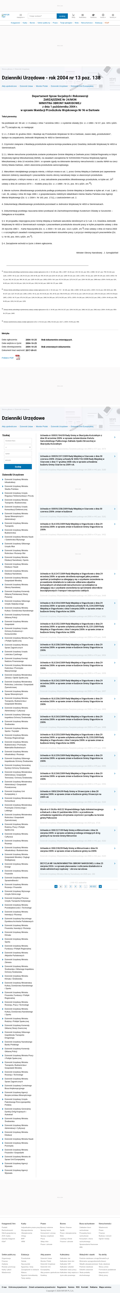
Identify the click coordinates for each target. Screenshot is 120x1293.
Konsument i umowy (48, 1233)
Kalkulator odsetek (67, 1267)
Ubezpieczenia (26, 1233)
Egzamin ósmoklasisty (29, 1275)
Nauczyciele (25, 1264)
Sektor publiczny (44, 23)
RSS (78, 1287)
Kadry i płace (6, 1270)
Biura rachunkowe (87, 1224)
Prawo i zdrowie (46, 1244)
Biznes (32, 23)
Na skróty (103, 1255)
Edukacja (98, 23)
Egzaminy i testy (27, 1267)
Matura (23, 1272)
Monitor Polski (42, 86)
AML (81, 1247)
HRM (23, 1241)
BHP (22, 1239)
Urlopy (23, 1236)
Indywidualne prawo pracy (31, 1227)
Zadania (5, 1264)
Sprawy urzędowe (47, 1236)
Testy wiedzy (26, 1278)
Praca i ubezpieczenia (68, 1233)
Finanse (102, 1233)
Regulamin (61, 1287)
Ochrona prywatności (17, 1287)
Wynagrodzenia (27, 1230)
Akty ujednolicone (9, 86)
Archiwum (102, 1261)
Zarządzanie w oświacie (30, 1270)
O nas (4, 1287)
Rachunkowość (7, 1230)
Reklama (93, 1287)
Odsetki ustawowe (86, 1270)
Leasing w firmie (66, 1239)
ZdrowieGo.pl (104, 1258)
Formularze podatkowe (107, 1270)
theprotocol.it (103, 1272)
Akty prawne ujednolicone (50, 1272)
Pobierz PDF (8, 358)
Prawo (55, 23)
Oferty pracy (103, 1275)
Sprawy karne (46, 1230)
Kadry (25, 23)
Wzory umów (103, 1267)
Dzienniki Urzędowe (22, 69)
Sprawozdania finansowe (88, 1244)
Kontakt (84, 1287)
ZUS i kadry (6, 1236)
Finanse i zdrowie (66, 1241)
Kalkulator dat (65, 1258)
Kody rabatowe (104, 1264)
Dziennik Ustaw (26, 86)
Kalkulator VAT (65, 1264)
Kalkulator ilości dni (67, 1261)
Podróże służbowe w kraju (89, 1258)
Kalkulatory (64, 1255)
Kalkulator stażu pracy (68, 1270)
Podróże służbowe (86, 1267)
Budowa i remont (105, 1236)
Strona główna (7, 69)
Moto (77, 23)
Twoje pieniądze (66, 23)
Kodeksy (44, 1275)
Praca (43, 1239)
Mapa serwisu (105, 1287)
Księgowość (15, 23)
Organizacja (6, 1258)
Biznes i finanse (66, 1227)
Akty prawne (46, 1255)
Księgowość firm (8, 1224)
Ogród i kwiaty (104, 1239)
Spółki (62, 1230)
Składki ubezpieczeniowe (88, 1264)
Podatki (4, 1227)
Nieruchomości (87, 23)
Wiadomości (103, 1227)
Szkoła (23, 1261)
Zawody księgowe (8, 1239)
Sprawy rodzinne (47, 1227)
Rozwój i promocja (8, 1267)
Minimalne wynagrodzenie (89, 1261)
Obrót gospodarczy (9, 1233)
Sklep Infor (45, 1241)
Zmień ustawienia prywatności (42, 1287)
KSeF (107, 23)
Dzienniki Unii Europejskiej (82, 86)
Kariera (71, 1287)
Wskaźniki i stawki (87, 1255)
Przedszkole (25, 1258)
